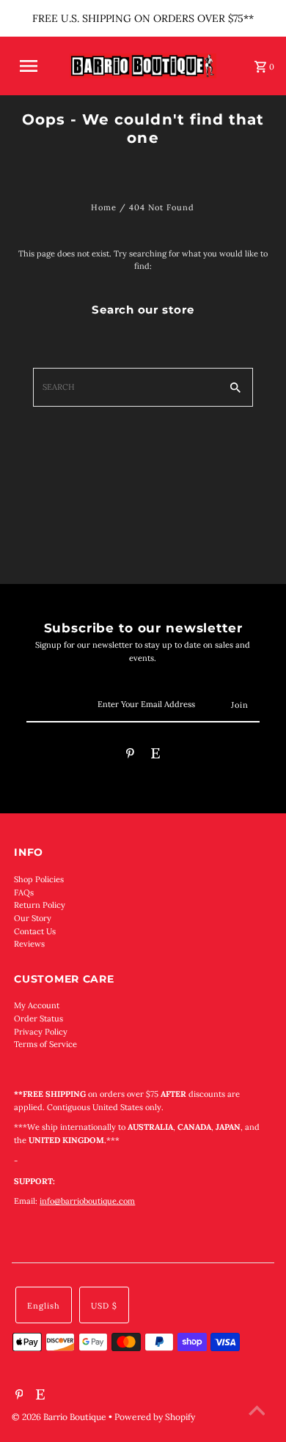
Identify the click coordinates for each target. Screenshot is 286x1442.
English (43, 1306)
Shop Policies (39, 879)
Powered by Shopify (154, 1416)
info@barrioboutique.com (87, 1201)
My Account (36, 1005)
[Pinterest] (130, 755)
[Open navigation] (35, 66)
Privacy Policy (40, 1032)
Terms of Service (45, 1044)
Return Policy (39, 905)
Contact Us (35, 931)
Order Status (38, 1018)
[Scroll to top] (256, 1412)
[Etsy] (155, 755)
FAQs (24, 892)
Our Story (32, 918)
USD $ (104, 1306)
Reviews (29, 944)
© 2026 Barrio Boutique (60, 1416)
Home (104, 207)
